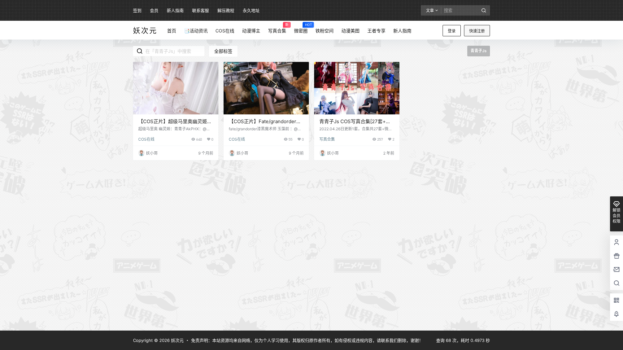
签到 (137, 10)
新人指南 (175, 10)
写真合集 (327, 139)
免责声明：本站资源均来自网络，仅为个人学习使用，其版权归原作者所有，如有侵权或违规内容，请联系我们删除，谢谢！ (307, 340)
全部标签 (223, 51)
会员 (154, 10)
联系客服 (200, 10)
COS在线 (146, 139)
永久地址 (251, 10)
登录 (452, 31)
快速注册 (477, 31)
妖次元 (177, 340)
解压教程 (225, 10)
